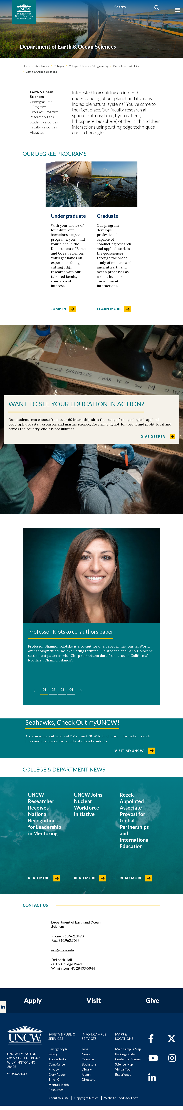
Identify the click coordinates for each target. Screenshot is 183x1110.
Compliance (56, 1064)
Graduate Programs (44, 112)
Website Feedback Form (121, 1098)
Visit (93, 1000)
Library (87, 1069)
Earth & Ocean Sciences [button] (41, 94)
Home (27, 66)
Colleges (58, 66)
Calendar (88, 1059)
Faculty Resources (43, 127)
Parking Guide (125, 1054)
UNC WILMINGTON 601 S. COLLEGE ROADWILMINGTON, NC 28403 (23, 1060)
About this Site (58, 1098)
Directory (88, 1079)
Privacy (53, 1069)
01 (44, 689)
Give (152, 1000)
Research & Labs (42, 117)
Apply (33, 1000)
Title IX (53, 1079)
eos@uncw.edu (62, 950)
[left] (34, 691)
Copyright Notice (86, 1098)
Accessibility (57, 1059)
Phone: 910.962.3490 (67, 936)
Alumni (86, 1074)
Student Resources (44, 122)
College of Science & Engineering (88, 66)
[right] (80, 691)
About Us (37, 132)
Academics (42, 66)
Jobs (85, 1049)
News (86, 1054)
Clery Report (57, 1074)
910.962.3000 (16, 1074)
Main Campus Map (128, 1049)
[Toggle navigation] (177, 10)
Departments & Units (125, 66)
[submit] (156, 7)
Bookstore (89, 1064)
